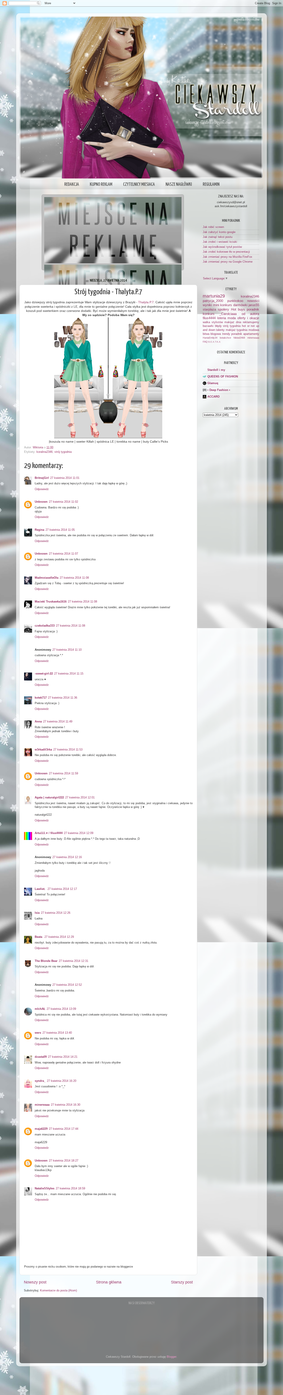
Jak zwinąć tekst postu (217, 237)
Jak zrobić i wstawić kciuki (220, 241)
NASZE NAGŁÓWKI (179, 184)
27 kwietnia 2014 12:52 (67, 984)
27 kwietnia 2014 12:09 (78, 833)
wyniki (207, 305)
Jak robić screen (213, 227)
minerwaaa (42, 1104)
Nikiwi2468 (239, 337)
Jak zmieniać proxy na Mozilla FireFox (227, 256)
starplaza (209, 309)
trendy (226, 333)
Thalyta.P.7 (146, 302)
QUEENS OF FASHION (222, 376)
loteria (221, 318)
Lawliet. (40, 889)
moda (232, 318)
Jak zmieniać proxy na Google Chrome (227, 261)
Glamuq (212, 383)
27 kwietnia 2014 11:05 (60, 529)
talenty (220, 330)
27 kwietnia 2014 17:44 (63, 1128)
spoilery (223, 309)
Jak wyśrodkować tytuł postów (222, 246)
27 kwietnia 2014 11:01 (64, 478)
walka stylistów (213, 322)
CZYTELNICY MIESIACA (139, 184)
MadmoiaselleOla (46, 577)
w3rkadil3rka (43, 749)
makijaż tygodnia (237, 330)
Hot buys (238, 309)
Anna (38, 721)
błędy (218, 326)
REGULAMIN (211, 184)
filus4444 (209, 318)
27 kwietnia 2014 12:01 (80, 797)
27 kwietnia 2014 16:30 (65, 1104)
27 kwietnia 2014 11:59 (63, 773)
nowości (253, 301)
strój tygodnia (63, 451)
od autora (250, 314)
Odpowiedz (42, 489)
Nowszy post (35, 1282)
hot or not (248, 326)
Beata (39, 936)
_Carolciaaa (228, 314)
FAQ (205, 341)
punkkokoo (235, 301)
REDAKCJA (71, 184)
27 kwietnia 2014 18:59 (70, 1188)
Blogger (171, 1356)
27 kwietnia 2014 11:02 (63, 501)
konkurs (208, 314)
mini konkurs (222, 305)
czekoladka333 (45, 625)
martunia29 (214, 296)
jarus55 (254, 305)
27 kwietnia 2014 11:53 (67, 749)
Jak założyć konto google (219, 232)
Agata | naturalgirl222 (49, 797)
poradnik (253, 309)
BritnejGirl (42, 478)
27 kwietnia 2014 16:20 (61, 1080)
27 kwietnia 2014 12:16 (67, 857)
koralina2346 (44, 451)
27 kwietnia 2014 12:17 (62, 889)
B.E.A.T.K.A (214, 342)
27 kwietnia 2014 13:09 (61, 1008)
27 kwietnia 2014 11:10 (67, 649)
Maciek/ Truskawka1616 (51, 601)
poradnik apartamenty (245, 333)
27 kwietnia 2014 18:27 (63, 1160)
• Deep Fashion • (218, 390)
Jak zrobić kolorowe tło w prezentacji (226, 251)
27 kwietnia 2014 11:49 (57, 721)
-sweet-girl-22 (44, 673)
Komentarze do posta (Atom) (58, 1290)
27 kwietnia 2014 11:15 (68, 673)
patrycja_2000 (213, 301)
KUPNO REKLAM (101, 184)
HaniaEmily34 (210, 337)
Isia (37, 912)
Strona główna (108, 1282)
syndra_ (40, 1080)
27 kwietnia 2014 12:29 (59, 936)
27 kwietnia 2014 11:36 (62, 697)
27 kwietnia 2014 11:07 (63, 553)
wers (38, 1032)
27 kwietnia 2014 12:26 (55, 912)
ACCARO (213, 396)
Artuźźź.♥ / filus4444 (49, 833)
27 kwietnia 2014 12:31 (73, 961)
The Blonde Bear (46, 961)
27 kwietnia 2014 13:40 (57, 1032)
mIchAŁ (40, 1008)
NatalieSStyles (44, 1188)
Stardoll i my (216, 369)
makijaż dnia (232, 322)
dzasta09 (41, 1056)
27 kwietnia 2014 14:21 (62, 1056)
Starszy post (182, 1282)
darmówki (240, 305)
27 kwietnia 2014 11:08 (74, 577)
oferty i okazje (248, 318)
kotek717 (41, 697)
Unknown (41, 501)
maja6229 (41, 1128)
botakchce (225, 337)
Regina (39, 529)
